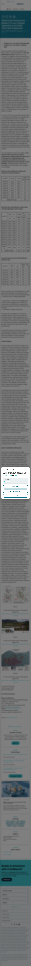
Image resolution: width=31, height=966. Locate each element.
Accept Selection (15, 491)
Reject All (15, 496)
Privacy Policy (8, 475)
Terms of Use (17, 475)
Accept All (15, 487)
